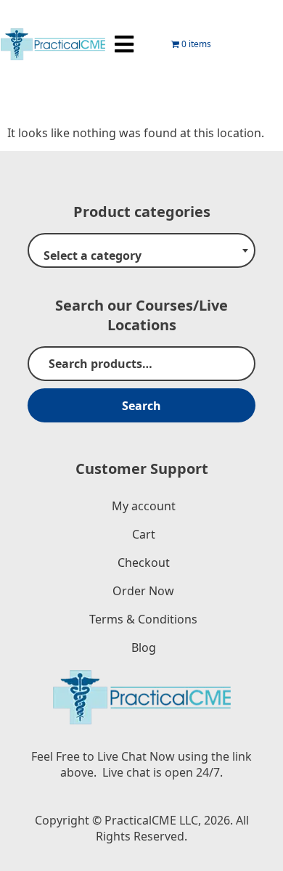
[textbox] (141, 255)
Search (141, 406)
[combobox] (141, 250)
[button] (124, 44)
